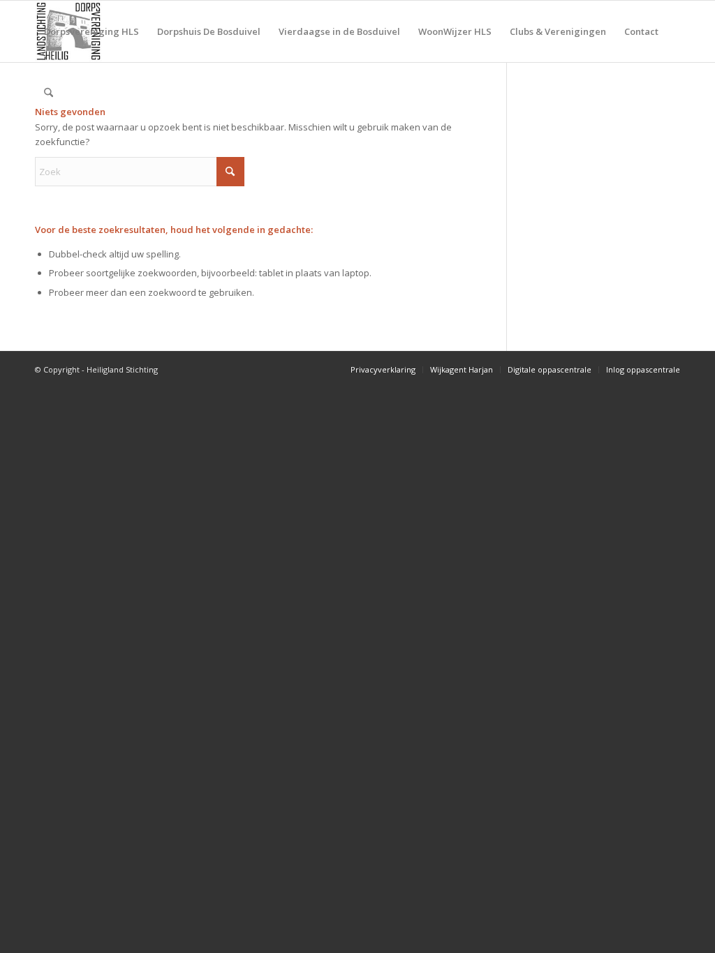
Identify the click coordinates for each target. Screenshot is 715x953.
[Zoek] (48, 92)
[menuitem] (91, 31)
